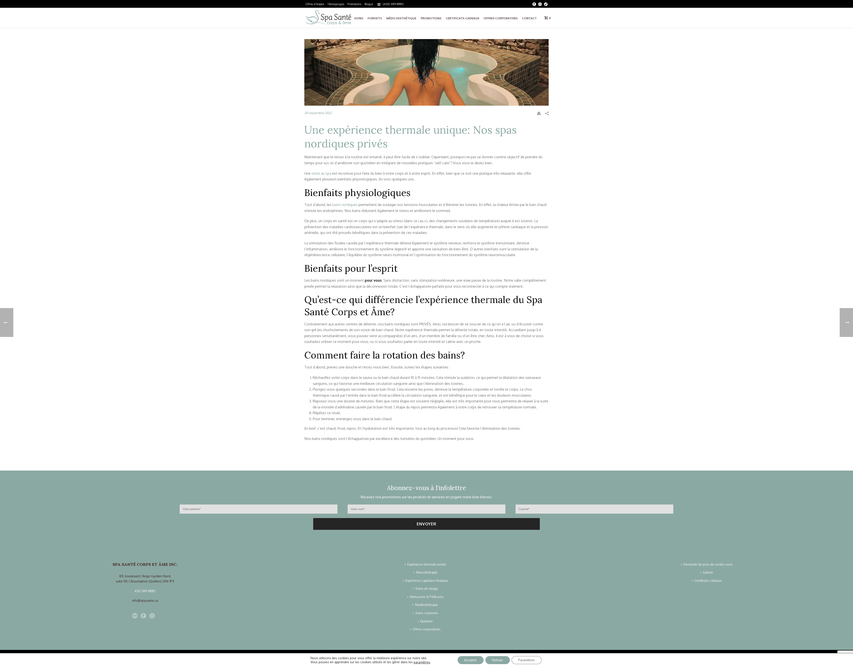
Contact (529, 18)
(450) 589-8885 (393, 4)
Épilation (427, 621)
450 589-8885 (145, 591)
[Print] (539, 113)
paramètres (422, 662)
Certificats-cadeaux (462, 18)
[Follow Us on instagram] (152, 616)
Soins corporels (426, 613)
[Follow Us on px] (135, 616)
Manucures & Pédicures (427, 597)
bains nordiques (345, 204)
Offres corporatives (501, 18)
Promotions (431, 18)
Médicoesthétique (401, 18)
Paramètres (526, 660)
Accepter (470, 660)
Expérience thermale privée (426, 564)
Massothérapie (426, 572)
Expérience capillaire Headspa (426, 580)
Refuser (497, 660)
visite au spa (321, 173)
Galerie (708, 572)
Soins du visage (426, 588)
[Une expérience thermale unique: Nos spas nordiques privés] (426, 72)
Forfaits (375, 18)
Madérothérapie (426, 605)
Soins (358, 18)
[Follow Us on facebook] (143, 616)
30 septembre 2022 (318, 113)
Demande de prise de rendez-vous (708, 564)
